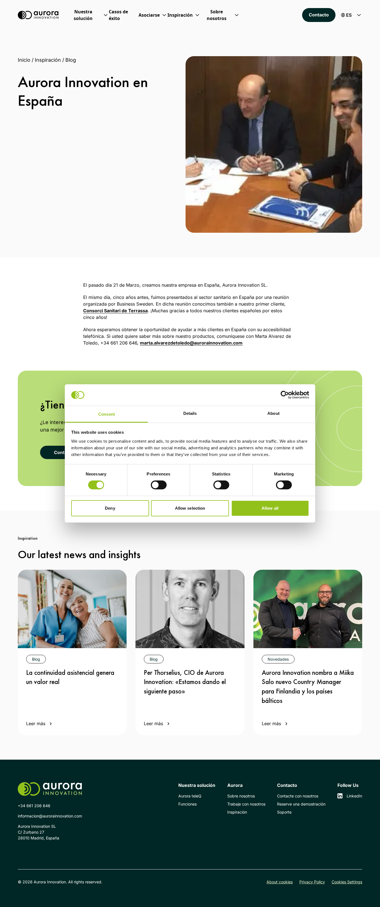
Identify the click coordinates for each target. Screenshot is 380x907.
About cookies (280, 881)
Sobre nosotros (241, 796)
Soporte (284, 812)
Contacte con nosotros (297, 796)
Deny (110, 508)
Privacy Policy (312, 881)
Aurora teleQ (189, 796)
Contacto (319, 15)
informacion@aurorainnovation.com (50, 816)
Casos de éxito (118, 15)
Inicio (24, 60)
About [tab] (273, 413)
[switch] (159, 484)
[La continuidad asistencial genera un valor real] (72, 609)
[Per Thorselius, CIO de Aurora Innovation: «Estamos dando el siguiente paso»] (189, 609)
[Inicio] (38, 15)
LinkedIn (354, 796)
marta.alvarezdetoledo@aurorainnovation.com (191, 343)
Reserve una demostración (301, 804)
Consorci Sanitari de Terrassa (115, 310)
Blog (70, 60)
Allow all (269, 508)
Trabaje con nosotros (246, 804)
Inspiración (48, 60)
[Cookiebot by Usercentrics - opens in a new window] (284, 395)
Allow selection (190, 508)
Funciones (187, 804)
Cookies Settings (347, 881)
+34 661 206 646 (34, 805)
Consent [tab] (106, 414)
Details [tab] (190, 413)
